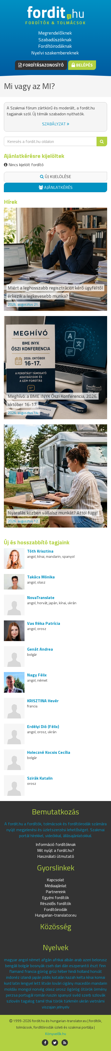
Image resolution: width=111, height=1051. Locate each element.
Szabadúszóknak (55, 39)
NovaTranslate (40, 597)
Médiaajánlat (56, 886)
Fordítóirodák (55, 909)
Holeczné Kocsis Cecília (48, 752)
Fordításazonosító (43, 65)
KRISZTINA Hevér (43, 701)
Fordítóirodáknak (55, 46)
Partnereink (56, 891)
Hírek (10, 201)
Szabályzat (54, 124)
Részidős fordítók (55, 903)
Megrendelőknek (55, 32)
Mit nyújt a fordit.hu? (55, 850)
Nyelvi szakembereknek (55, 52)
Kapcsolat (55, 880)
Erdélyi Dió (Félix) (43, 726)
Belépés (84, 65)
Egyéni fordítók (55, 897)
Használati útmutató (55, 856)
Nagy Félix (37, 675)
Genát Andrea (40, 649)
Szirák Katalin (40, 778)
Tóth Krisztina (40, 551)
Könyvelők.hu (55, 1033)
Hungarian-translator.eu (55, 915)
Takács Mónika (41, 577)
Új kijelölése (57, 176)
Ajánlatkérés (58, 187)
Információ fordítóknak (56, 844)
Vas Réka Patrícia (43, 623)
